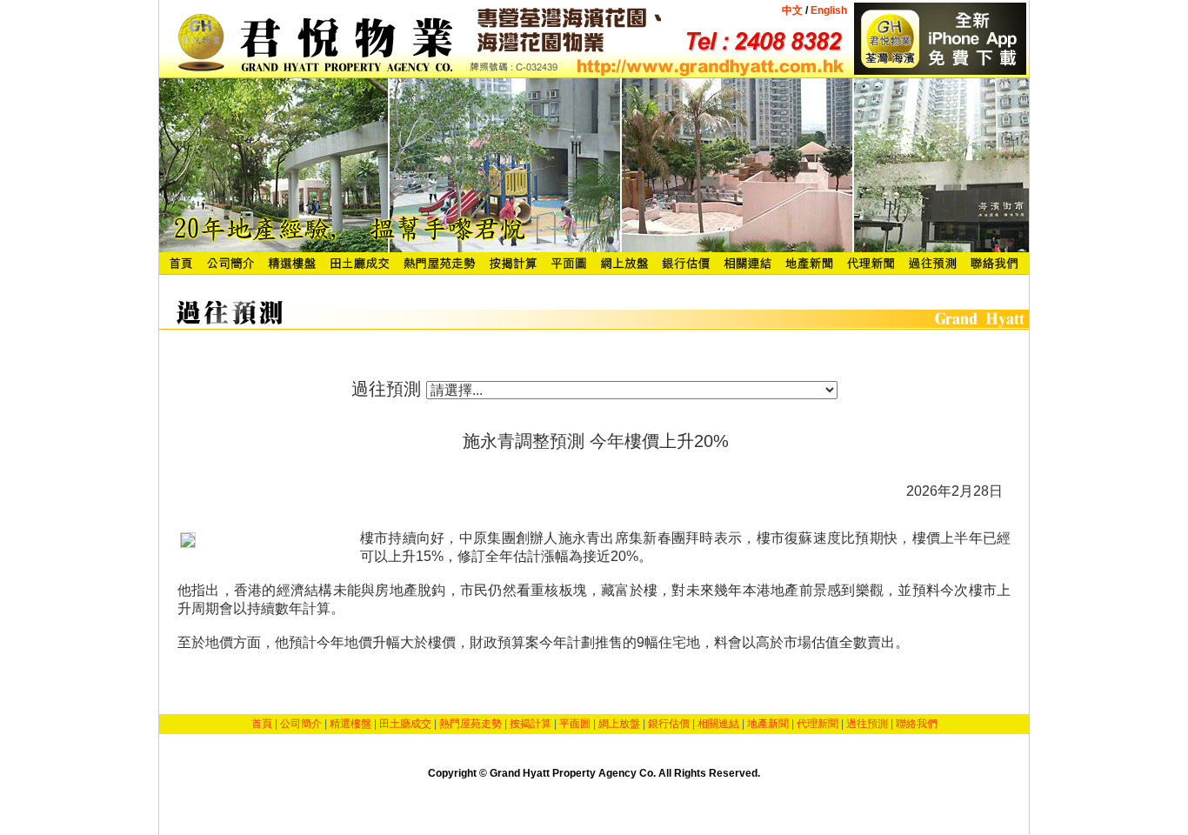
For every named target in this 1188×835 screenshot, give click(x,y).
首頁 (261, 724)
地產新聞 (768, 724)
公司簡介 (301, 724)
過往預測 (867, 724)
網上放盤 (619, 724)
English (827, 10)
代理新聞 (817, 724)
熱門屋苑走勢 (470, 724)
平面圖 (575, 724)
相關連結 (718, 724)
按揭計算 (530, 724)
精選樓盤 (350, 724)
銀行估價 (669, 724)
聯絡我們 (917, 724)
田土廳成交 (405, 724)
